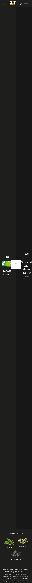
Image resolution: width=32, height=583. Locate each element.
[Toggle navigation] (3, 4)
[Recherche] (30, 3)
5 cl (4, 256)
